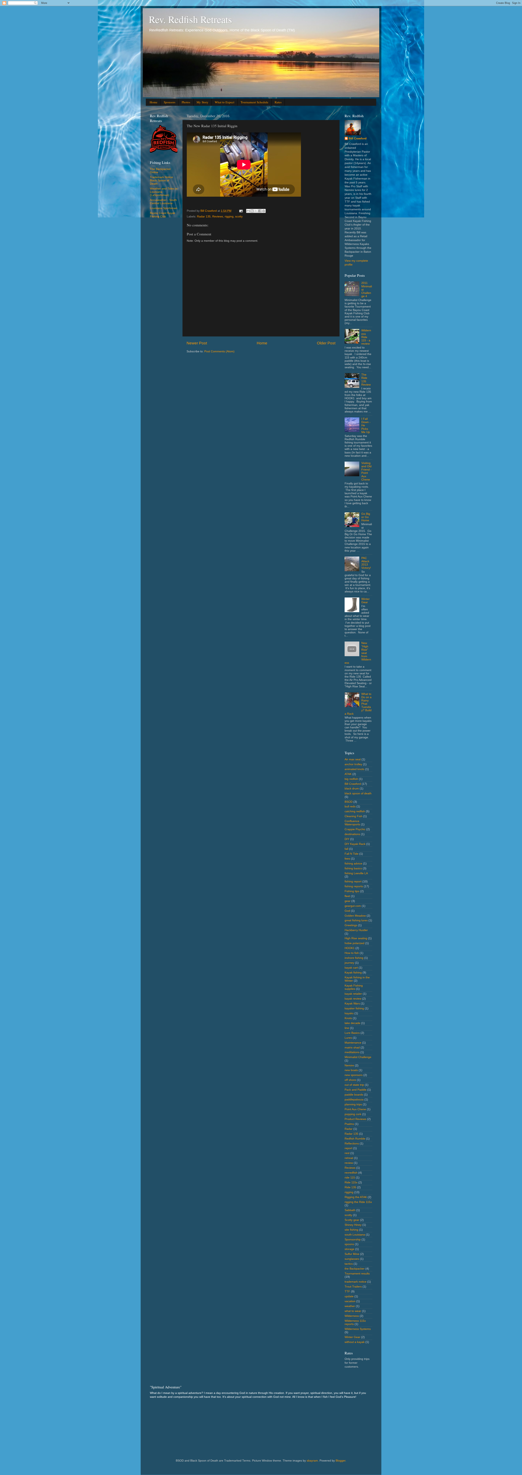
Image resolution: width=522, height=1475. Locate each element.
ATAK (348, 774)
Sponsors (169, 102)
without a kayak (355, 1342)
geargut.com (353, 905)
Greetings (351, 925)
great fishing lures (356, 920)
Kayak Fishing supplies (354, 987)
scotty (239, 216)
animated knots (354, 769)
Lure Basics (352, 1032)
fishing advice (353, 863)
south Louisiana (355, 1234)
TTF (347, 1291)
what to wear (353, 1311)
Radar (349, 1128)
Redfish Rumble (355, 1138)
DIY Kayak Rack (355, 844)
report (348, 1148)
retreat (349, 1158)
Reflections (352, 1143)
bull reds (350, 806)
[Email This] (248, 211)
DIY (347, 839)
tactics (349, 1263)
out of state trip (354, 1084)
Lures (348, 1037)
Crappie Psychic (355, 829)
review (349, 1162)
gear (348, 901)
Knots (348, 1018)
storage (349, 1249)
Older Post (326, 343)
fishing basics (353, 868)
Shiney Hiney (353, 1224)
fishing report (353, 881)
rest (347, 1153)
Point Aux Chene (355, 1109)
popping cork (353, 1114)
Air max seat (353, 759)
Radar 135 (204, 216)
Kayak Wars (352, 1003)
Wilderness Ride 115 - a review (366, 337)
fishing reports (354, 886)
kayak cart (351, 967)
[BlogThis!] (252, 211)
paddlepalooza (354, 1099)
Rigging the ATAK (356, 1197)
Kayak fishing (353, 972)
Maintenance (353, 1042)
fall (346, 848)
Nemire (349, 1065)
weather (350, 1306)
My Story (202, 102)
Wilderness (352, 1315)
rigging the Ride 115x (358, 1202)
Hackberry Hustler (356, 930)
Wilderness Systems (358, 1329)
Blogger (340, 1460)
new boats (351, 1070)
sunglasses (352, 1258)
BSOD (349, 801)
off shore (350, 1079)
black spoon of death (358, 793)
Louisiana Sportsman (163, 208)
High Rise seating (356, 938)
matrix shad (352, 1047)
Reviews (217, 216)
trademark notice (355, 1281)
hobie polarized (354, 943)
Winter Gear (365, 600)
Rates (278, 102)
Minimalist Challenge (358, 1057)
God (347, 910)
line (347, 1028)
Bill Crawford (358, 138)
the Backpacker (355, 1268)
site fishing (351, 1229)
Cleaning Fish (353, 816)
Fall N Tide (351, 853)
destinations (352, 834)
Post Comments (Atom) (219, 351)
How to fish (352, 953)
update (349, 1296)
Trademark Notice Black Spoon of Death (161, 180)
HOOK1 (350, 948)
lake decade (352, 1023)
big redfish (351, 778)
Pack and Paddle (355, 1089)
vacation (350, 1301)
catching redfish (355, 811)
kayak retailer (353, 993)
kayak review (353, 998)
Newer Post (197, 343)
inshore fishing (354, 957)
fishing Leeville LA (356, 873)
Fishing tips (352, 891)
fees (347, 858)
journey (349, 962)
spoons (349, 1244)
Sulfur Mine (352, 1254)
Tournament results (357, 1273)
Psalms (349, 1124)
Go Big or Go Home (365, 517)
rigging (229, 216)
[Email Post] (241, 210)
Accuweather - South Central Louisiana (163, 201)
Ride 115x (351, 1182)
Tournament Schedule (254, 102)
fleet (347, 896)
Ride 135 (350, 1187)
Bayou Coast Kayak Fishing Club (162, 215)
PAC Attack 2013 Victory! (366, 563)
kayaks (349, 1013)
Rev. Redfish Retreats (190, 19)
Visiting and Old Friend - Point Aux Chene (366, 471)
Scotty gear (352, 1219)
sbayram (312, 1460)
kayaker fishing (354, 1008)
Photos (186, 102)
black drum (352, 788)
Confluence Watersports (352, 823)
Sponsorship (353, 1239)
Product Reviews (355, 1119)
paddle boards (354, 1094)
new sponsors (354, 1075)
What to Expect (224, 102)
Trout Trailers (353, 1286)
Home (153, 102)
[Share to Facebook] (260, 211)
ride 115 (350, 1177)
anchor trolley (353, 764)
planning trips (353, 1104)
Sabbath (350, 1210)
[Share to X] (256, 211)
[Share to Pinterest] (264, 211)
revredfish (351, 1172)
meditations (352, 1052)
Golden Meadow (355, 915)
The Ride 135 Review (366, 379)
